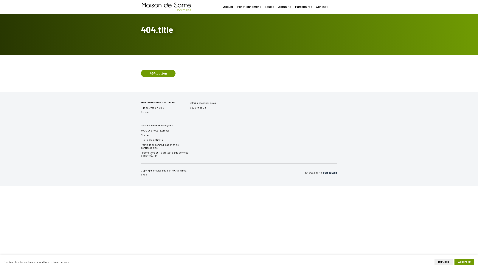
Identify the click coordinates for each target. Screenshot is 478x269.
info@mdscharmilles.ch (203, 102)
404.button (158, 73)
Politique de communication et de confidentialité (160, 146)
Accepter (464, 261)
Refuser (443, 261)
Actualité (284, 7)
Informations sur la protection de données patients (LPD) (164, 154)
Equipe (269, 7)
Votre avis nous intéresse (155, 130)
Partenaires (303, 7)
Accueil (228, 7)
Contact (322, 7)
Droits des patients (152, 139)
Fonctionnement (249, 7)
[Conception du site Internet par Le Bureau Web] (329, 172)
